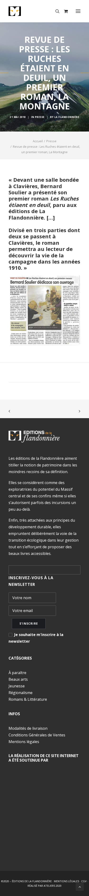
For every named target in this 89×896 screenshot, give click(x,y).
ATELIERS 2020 (52, 885)
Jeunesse (17, 686)
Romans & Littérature (28, 699)
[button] (78, 11)
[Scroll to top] (80, 886)
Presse (40, 117)
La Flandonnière (67, 117)
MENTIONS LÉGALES (66, 881)
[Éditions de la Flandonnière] (29, 11)
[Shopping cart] (64, 11)
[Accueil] (34, 436)
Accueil (38, 141)
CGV (84, 881)
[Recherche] (55, 11)
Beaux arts (18, 679)
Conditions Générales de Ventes (37, 735)
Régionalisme (21, 692)
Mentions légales (24, 741)
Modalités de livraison (28, 728)
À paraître (17, 672)
